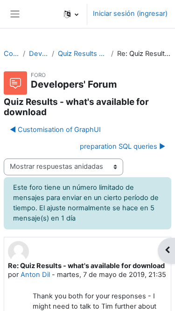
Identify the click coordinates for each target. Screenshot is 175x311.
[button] (71, 14)
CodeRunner (11, 53)
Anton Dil (35, 274)
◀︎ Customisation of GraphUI (55, 129)
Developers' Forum (38, 53)
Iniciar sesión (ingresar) (130, 13)
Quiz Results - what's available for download (82, 53)
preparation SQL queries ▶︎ (122, 146)
